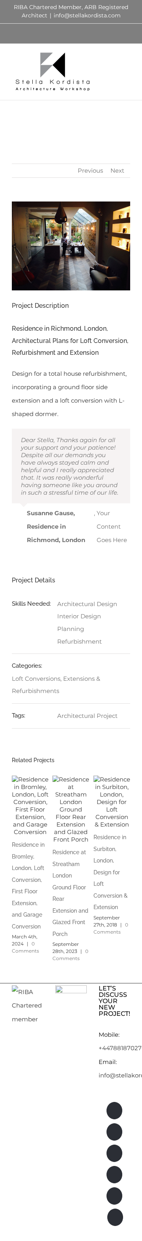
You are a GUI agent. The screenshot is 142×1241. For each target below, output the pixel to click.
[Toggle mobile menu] (127, 57)
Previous (90, 170)
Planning (70, 629)
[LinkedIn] (114, 1110)
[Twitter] (114, 1196)
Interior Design (79, 616)
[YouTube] (115, 1217)
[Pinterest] (114, 1153)
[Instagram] (114, 1132)
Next (117, 170)
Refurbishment (79, 641)
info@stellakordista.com (87, 15)
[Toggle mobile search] (113, 57)
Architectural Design (87, 604)
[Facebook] (114, 1174)
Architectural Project (87, 715)
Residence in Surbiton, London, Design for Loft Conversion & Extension (110, 872)
